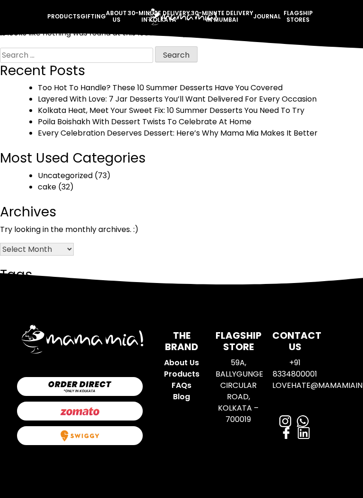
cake (47, 186)
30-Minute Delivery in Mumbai (222, 16)
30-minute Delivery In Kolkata (159, 16)
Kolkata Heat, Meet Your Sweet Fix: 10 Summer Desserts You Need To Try (171, 110)
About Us (116, 16)
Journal (267, 16)
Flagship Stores (298, 16)
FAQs (181, 385)
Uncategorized (65, 175)
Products (63, 16)
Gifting (93, 16)
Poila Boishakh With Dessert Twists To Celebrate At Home (144, 121)
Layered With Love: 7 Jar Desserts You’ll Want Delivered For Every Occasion (177, 99)
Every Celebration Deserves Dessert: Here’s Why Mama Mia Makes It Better (178, 133)
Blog (181, 396)
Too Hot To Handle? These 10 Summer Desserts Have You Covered (160, 87)
